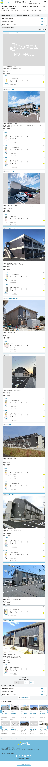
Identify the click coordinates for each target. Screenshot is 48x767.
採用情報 (12, 753)
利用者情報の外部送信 (34, 751)
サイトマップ (3, 753)
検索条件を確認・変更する (25, 764)
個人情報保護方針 (27, 751)
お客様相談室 (41, 751)
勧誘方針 (21, 751)
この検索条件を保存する (24, 697)
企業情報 (8, 753)
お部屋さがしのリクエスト (5, 751)
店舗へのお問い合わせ (14, 751)
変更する (43, 18)
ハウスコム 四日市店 (13, 85)
